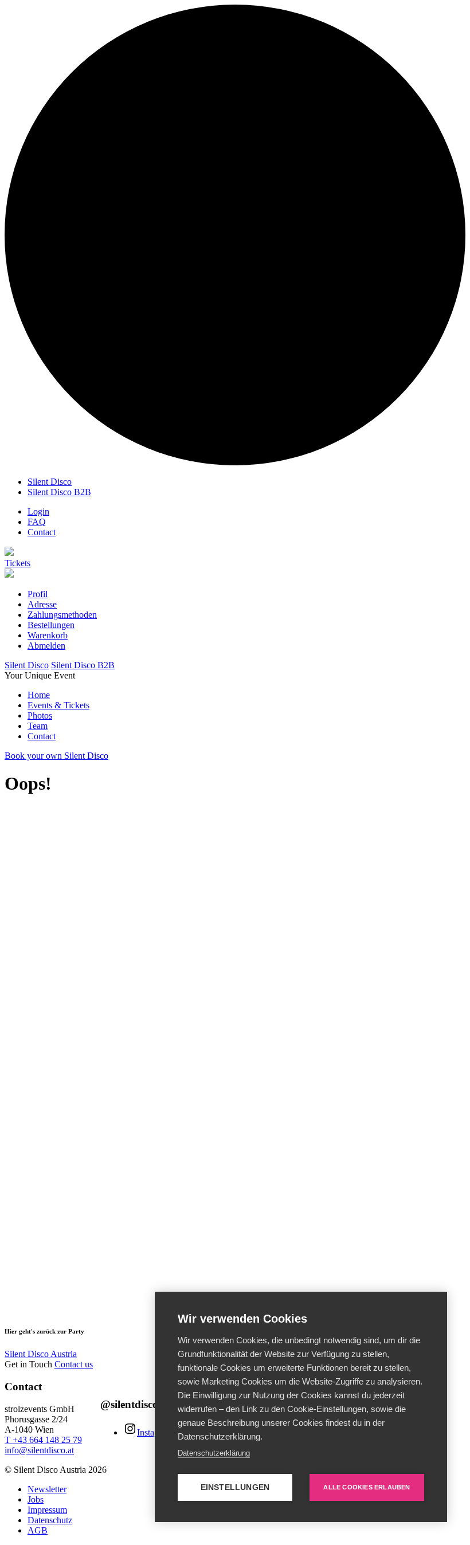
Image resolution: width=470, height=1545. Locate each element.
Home (39, 695)
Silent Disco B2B (59, 492)
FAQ (37, 522)
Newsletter (47, 1489)
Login (38, 511)
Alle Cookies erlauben (366, 1487)
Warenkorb (48, 635)
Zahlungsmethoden (62, 614)
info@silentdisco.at (39, 1450)
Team (38, 726)
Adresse (42, 604)
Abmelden (46, 645)
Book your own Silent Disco (56, 755)
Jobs (36, 1499)
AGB (38, 1530)
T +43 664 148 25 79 (43, 1440)
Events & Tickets (58, 705)
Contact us (73, 1364)
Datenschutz (50, 1520)
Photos (40, 715)
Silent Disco (50, 482)
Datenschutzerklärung (214, 1453)
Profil (38, 594)
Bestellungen (51, 625)
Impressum (47, 1510)
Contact (42, 532)
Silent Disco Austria (41, 1354)
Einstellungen (235, 1487)
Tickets (17, 563)
